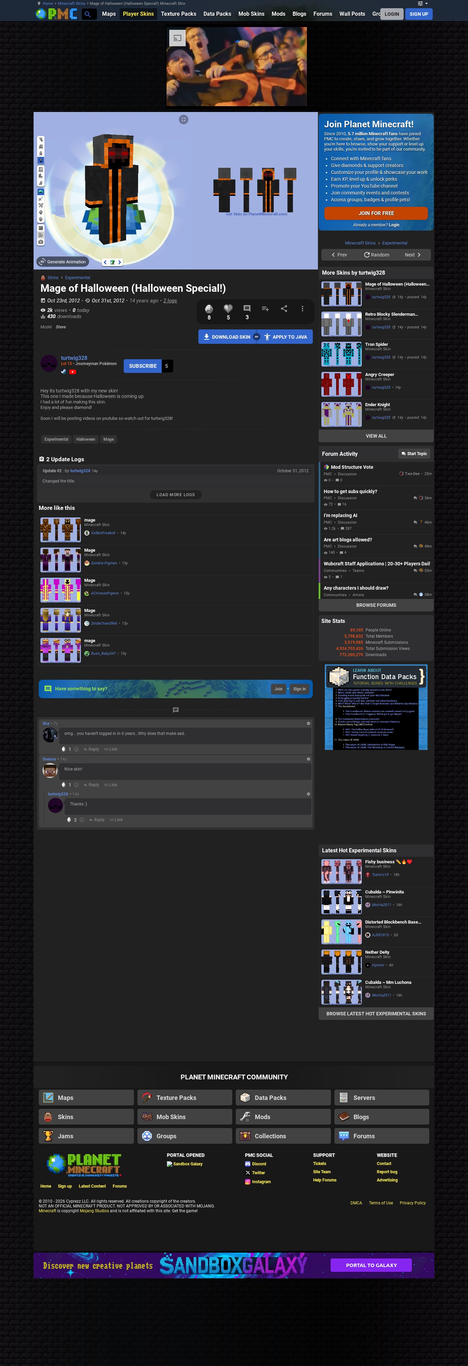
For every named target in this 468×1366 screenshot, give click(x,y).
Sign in (299, 689)
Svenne (49, 759)
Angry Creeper (379, 461)
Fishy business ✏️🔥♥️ (388, 948)
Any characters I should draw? (356, 674)
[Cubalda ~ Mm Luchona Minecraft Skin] (341, 1078)
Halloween (85, 439)
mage (89, 520)
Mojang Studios (94, 1297)
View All (376, 522)
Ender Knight (377, 491)
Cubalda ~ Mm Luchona (388, 1069)
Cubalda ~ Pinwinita (384, 978)
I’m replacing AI (340, 602)
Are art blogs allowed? (348, 626)
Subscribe (143, 366)
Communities (335, 657)
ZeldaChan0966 (104, 623)
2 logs (170, 301)
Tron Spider (376, 431)
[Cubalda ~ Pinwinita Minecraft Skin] (341, 988)
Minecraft (47, 1297)
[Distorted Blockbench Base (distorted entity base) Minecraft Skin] (341, 1018)
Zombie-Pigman (104, 563)
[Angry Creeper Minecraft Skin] (341, 471)
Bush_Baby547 (103, 653)
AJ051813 (380, 1021)
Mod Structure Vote (352, 553)
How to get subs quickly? (350, 578)
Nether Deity (377, 1038)
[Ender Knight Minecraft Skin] (341, 501)
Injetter (378, 1052)
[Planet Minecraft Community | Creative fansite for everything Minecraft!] (83, 1251)
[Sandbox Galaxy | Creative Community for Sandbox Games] (234, 1352)
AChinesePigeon (105, 593)
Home (48, 3)
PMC (328, 561)
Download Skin (231, 337)
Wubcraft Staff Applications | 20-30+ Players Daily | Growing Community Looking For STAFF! (377, 650)
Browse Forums (376, 691)
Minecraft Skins (71, 3)
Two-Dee (412, 560)
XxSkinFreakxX (103, 533)
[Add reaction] (76, 749)
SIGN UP (419, 14)
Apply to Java (290, 337)
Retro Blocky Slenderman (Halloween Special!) (390, 400)
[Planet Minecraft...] (87, 14)
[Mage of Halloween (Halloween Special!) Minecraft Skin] (341, 380)
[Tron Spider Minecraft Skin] (341, 440)
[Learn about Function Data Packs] (376, 835)
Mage (108, 439)
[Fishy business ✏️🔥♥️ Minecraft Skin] (341, 958)
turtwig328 (74, 358)
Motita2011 (381, 991)
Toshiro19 (380, 961)
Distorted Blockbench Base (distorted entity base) (391, 1008)
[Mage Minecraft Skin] (60, 560)
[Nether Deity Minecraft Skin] (341, 1048)
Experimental (77, 277)
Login (394, 225)
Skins (53, 277)
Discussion (347, 561)
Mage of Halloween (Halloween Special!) (395, 370)
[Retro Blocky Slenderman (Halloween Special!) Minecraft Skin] (341, 410)
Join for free (376, 213)
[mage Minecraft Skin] (60, 529)
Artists (358, 681)
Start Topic (417, 540)
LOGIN (392, 14)
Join (278, 689)
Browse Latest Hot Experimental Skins (376, 1100)
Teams (358, 657)
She (45, 723)
